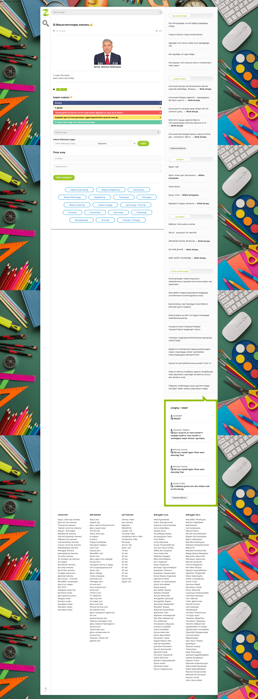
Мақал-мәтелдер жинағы (72, 24)
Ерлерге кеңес (64, 601)
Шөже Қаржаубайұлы (196, 669)
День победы (96, 573)
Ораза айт (127, 578)
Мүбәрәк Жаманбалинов (197, 545)
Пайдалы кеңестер (67, 590)
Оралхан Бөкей (193, 584)
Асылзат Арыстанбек (163, 547)
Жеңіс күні (95, 570)
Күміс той (126, 547)
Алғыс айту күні (97, 533)
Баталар (72, 212)
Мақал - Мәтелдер (66, 530)
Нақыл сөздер (105, 204)
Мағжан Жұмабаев (194, 522)
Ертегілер (118, 212)
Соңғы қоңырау (97, 576)
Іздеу (143, 143)
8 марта (93, 539)
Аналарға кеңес (65, 609)
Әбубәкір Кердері (162, 556)
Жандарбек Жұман (162, 601)
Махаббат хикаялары (68, 581)
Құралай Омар (160, 652)
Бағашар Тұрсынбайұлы (165, 567)
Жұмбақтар (99, 197)
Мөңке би (190, 547)
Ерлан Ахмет (160, 663)
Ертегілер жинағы (66, 570)
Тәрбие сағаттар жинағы (69, 528)
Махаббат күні (96, 553)
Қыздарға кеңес (65, 604)
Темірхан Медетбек (195, 618)
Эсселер (105, 220)
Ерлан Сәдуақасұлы (163, 669)
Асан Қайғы (159, 539)
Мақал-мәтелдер (72, 197)
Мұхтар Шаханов (194, 561)
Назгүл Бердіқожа (194, 564)
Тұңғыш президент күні (101, 621)
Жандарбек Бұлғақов (163, 598)
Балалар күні (96, 578)
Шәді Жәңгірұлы (193, 652)
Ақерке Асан (160, 530)
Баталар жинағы (65, 567)
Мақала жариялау (111, 189)
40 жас (125, 559)
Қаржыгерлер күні (98, 618)
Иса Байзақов (160, 621)
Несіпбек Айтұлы (194, 567)
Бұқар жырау (160, 587)
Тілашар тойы (128, 533)
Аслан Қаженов (161, 542)
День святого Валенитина (102, 525)
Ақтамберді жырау (162, 533)
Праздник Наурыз (98, 545)
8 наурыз (94, 536)
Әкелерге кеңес (65, 607)
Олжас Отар (191, 581)
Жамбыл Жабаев (161, 592)
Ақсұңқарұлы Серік (163, 536)
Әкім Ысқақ (205, 89)
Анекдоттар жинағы (70, 559)
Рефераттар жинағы (67, 539)
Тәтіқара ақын (192, 615)
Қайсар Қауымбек (162, 643)
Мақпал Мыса (192, 530)
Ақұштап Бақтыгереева (165, 525)
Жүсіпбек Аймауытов (163, 618)
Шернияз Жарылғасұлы (197, 663)
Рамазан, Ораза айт (99, 638)
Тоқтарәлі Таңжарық (195, 621)
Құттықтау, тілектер (136, 204)
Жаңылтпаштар (77, 204)
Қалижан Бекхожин (163, 646)
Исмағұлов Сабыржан (164, 623)
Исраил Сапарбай (162, 626)
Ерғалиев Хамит (161, 666)
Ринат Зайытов (193, 590)
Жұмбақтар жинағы (67, 533)
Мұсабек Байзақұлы (195, 542)
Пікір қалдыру (64, 177)
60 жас (125, 567)
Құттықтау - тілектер (67, 578)
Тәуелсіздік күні (97, 629)
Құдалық (126, 525)
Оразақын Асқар (194, 587)
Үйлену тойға (128, 519)
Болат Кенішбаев (162, 584)
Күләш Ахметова (161, 632)
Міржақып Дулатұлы (195, 559)
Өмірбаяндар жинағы (68, 547)
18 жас (125, 550)
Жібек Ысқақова (190, 195)
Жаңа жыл (94, 519)
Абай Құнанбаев (161, 519)
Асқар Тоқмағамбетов (164, 545)
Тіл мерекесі (95, 595)
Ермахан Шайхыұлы (111, 66)
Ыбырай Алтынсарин (196, 674)
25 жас (125, 553)
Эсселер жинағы (65, 556)
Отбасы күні (95, 592)
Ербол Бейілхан (161, 657)
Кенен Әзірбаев (161, 629)
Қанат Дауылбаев (162, 635)
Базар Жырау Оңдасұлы (165, 576)
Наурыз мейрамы (98, 542)
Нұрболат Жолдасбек (195, 573)
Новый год (95, 522)
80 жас (125, 576)
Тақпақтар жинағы (67, 525)
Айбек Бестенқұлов (163, 550)
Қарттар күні (96, 598)
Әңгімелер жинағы (67, 564)
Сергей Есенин (193, 604)
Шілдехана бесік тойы (132, 536)
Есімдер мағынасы (66, 573)
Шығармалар (81, 220)
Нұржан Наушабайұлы (196, 570)
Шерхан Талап (192, 660)
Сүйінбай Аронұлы (194, 595)
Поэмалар (141, 212)
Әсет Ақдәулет (160, 561)
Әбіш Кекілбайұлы (162, 559)
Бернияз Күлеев (161, 578)
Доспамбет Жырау (162, 590)
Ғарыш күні (95, 550)
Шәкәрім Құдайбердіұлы (197, 655)
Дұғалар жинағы (65, 576)
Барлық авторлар (79, 189)
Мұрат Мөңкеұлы (194, 539)
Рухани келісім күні (99, 607)
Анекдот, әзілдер (131, 220)
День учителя (96, 604)
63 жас (125, 570)
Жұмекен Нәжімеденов (164, 615)
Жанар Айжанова (162, 595)
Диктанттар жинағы (67, 522)
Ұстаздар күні (96, 601)
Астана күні (95, 584)
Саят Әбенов (192, 598)
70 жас (125, 573)
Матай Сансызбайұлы (196, 533)
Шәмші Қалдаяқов (194, 657)
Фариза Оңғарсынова (196, 671)
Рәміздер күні (96, 581)
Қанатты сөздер (65, 584)
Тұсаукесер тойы (130, 539)
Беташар (126, 542)
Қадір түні (126, 581)
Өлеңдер (146, 197)
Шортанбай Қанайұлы (196, 666)
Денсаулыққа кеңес (67, 595)
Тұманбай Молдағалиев (197, 632)
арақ (64, 89)
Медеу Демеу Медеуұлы (197, 553)
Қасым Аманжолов (162, 649)
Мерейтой (126, 528)
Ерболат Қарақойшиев (164, 660)
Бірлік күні (95, 556)
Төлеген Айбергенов (195, 623)
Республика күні (97, 609)
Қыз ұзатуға (127, 522)
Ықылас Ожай (192, 677)
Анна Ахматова (161, 553)
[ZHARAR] (45, 12)
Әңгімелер (95, 212)
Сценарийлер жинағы (68, 542)
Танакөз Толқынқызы (196, 612)
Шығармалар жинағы (68, 553)
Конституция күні (98, 587)
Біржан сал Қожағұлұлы (165, 581)
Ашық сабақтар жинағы (69, 519)
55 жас (125, 564)
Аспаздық (62, 561)
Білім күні (94, 590)
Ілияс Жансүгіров (194, 680)
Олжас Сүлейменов (195, 578)
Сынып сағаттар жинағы (69, 545)
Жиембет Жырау (161, 607)
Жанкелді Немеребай (164, 604)
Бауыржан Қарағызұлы (164, 573)
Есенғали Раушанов (163, 655)
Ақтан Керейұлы (161, 528)
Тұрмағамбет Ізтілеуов (196, 626)
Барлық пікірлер (179, 498)
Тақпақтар (124, 197)
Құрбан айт (95, 640)
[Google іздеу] (45, 23)
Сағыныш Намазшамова (197, 592)
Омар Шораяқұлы (194, 576)
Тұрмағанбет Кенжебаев (197, 629)
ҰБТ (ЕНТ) (62, 587)
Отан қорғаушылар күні (101, 567)
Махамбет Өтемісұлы (196, 519)
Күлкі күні (94, 547)
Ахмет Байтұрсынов (163, 522)
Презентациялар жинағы (70, 536)
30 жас (125, 556)
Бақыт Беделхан (161, 564)
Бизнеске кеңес (65, 592)
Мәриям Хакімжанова (196, 550)
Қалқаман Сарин (162, 638)
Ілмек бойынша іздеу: (64, 139)
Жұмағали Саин (161, 612)
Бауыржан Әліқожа (163, 570)
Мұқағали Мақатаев (195, 556)
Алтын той (127, 545)
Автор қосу (139, 189)
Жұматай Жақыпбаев (164, 609)
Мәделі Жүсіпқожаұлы (196, 536)
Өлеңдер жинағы (66, 550)
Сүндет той (127, 530)
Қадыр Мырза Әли (162, 640)
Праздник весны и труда (101, 564)
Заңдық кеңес (64, 598)
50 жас (125, 561)
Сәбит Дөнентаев (194, 601)
